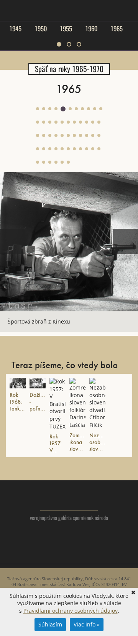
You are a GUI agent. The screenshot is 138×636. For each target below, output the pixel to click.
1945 (15, 28)
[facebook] (69, 554)
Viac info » (87, 624)
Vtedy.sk (69, 499)
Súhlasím (50, 624)
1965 (116, 28)
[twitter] (54, 554)
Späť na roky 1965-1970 (69, 69)
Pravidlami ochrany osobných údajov (70, 610)
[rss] (84, 554)
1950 (40, 28)
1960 (91, 28)
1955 (66, 28)
